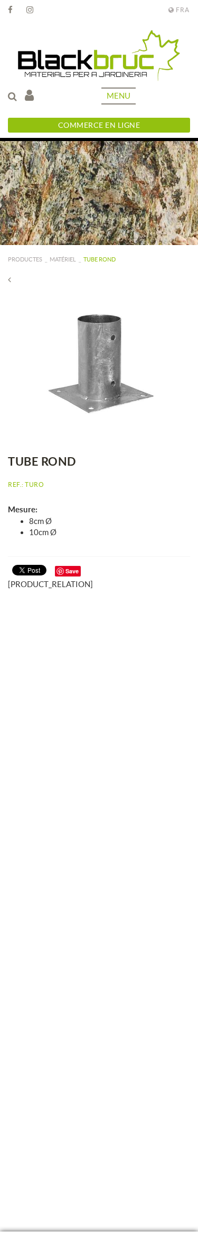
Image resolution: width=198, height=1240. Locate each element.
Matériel (63, 259)
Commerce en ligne (99, 125)
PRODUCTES (25, 259)
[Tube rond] (99, 362)
